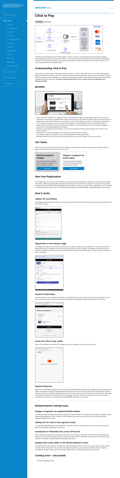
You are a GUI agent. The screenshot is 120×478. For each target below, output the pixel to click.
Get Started (11, 15)
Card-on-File (10, 36)
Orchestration (11, 43)
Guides (9, 21)
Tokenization (10, 32)
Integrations (11, 72)
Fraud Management (13, 28)
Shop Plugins (11, 58)
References (11, 78)
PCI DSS (9, 54)
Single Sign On (11, 51)
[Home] (42, 7)
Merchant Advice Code (13, 39)
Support (10, 83)
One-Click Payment (12, 66)
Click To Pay (10, 62)
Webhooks (10, 47)
